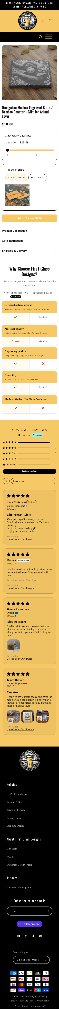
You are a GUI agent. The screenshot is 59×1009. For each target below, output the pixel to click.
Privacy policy (43, 1001)
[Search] (40, 37)
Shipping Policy (15, 825)
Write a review (29, 471)
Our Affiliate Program (19, 887)
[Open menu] (48, 37)
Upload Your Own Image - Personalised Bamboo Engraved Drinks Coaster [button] (23, 539)
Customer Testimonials (19, 864)
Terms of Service (16, 809)
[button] (50, 21)
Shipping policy (40, 1006)
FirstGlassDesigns (28, 996)
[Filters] (6, 481)
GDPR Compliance (17, 794)
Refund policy (26, 1001)
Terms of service (22, 1006)
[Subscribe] (48, 911)
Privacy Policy (15, 817)
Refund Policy (15, 802)
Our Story (12, 848)
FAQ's (10, 856)
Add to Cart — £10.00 (29, 218)
